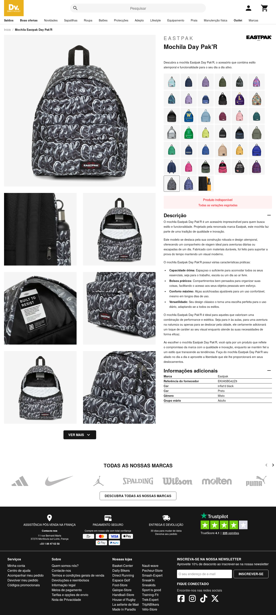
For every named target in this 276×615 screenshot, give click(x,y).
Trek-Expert (150, 599)
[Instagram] (192, 599)
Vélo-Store (149, 609)
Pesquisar (138, 8)
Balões (103, 20)
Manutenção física (215, 20)
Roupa (88, 20)
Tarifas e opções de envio (70, 594)
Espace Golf (121, 580)
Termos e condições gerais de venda (78, 575)
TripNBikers (150, 604)
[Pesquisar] (75, 8)
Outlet (238, 20)
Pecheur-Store (152, 570)
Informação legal (64, 585)
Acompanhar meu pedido (25, 575)
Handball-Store (123, 594)
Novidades (51, 20)
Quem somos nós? (65, 565)
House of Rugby (124, 599)
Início (7, 30)
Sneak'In (148, 580)
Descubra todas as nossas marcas (138, 495)
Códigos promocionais (23, 585)
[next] (273, 465)
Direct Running (123, 575)
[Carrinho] (265, 8)
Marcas (253, 20)
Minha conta (16, 565)
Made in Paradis (124, 609)
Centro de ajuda (19, 570)
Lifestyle (155, 20)
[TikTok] (204, 599)
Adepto (139, 20)
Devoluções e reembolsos (70, 580)
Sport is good (151, 589)
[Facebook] (181, 599)
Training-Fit (150, 594)
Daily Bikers (121, 570)
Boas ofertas (29, 20)
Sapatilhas (70, 20)
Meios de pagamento (67, 589)
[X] (215, 599)
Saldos (9, 20)
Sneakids (149, 585)
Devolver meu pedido (22, 580)
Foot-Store (119, 585)
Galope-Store (122, 589)
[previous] (266, 465)
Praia (194, 20)
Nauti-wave (150, 565)
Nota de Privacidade (66, 599)
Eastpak (179, 38)
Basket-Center (122, 565)
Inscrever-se (251, 574)
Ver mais (76, 434)
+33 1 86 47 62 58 (50, 543)
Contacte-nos (49, 530)
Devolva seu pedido (166, 534)
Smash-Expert (152, 575)
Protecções (121, 20)
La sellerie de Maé (125, 604)
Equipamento (175, 20)
